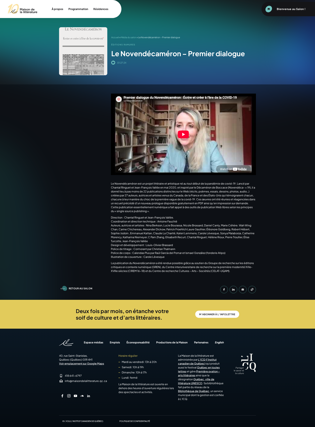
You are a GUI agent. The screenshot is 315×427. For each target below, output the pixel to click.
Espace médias (93, 342)
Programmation (78, 9)
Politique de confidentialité (134, 421)
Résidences (100, 9)
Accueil (115, 37)
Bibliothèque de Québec (193, 391)
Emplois (115, 342)
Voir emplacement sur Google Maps (81, 363)
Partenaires (201, 342)
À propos (57, 9)
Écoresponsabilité (138, 342)
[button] (224, 289)
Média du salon (128, 37)
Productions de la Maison (172, 342)
